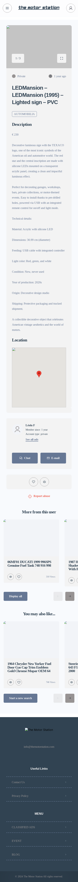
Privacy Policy (20, 795)
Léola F (30, 425)
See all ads (32, 439)
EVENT (17, 840)
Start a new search (20, 698)
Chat (27, 458)
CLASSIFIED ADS (23, 827)
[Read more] (20, 135)
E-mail (55, 458)
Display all (15, 596)
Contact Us (18, 782)
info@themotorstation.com (39, 746)
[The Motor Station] (38, 8)
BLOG (16, 854)
